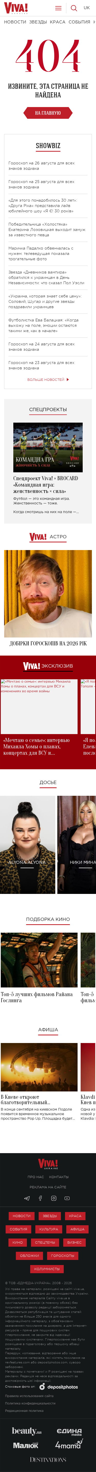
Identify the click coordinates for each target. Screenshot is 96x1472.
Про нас (36, 1177)
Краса (75, 1216)
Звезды (50, 1216)
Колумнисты (47, 1269)
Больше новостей (45, 380)
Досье (48, 783)
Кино (18, 1242)
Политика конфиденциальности (30, 1403)
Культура (48, 1229)
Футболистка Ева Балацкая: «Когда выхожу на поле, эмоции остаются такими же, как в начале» (43, 325)
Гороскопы (62, 1256)
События (18, 1229)
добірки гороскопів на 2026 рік (48, 644)
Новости (21, 1216)
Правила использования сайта (29, 1396)
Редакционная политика (24, 1411)
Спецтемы (45, 1242)
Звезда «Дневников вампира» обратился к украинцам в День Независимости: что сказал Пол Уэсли (46, 277)
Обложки (29, 1256)
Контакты (59, 1177)
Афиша (48, 1030)
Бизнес (74, 1242)
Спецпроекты (48, 410)
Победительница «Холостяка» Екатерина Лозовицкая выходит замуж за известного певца (47, 229)
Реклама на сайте (48, 1187)
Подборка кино (48, 920)
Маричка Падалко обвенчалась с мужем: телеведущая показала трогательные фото (40, 253)
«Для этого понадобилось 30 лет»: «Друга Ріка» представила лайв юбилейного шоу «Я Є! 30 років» (42, 205)
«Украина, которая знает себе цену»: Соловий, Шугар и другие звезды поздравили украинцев (45, 301)
